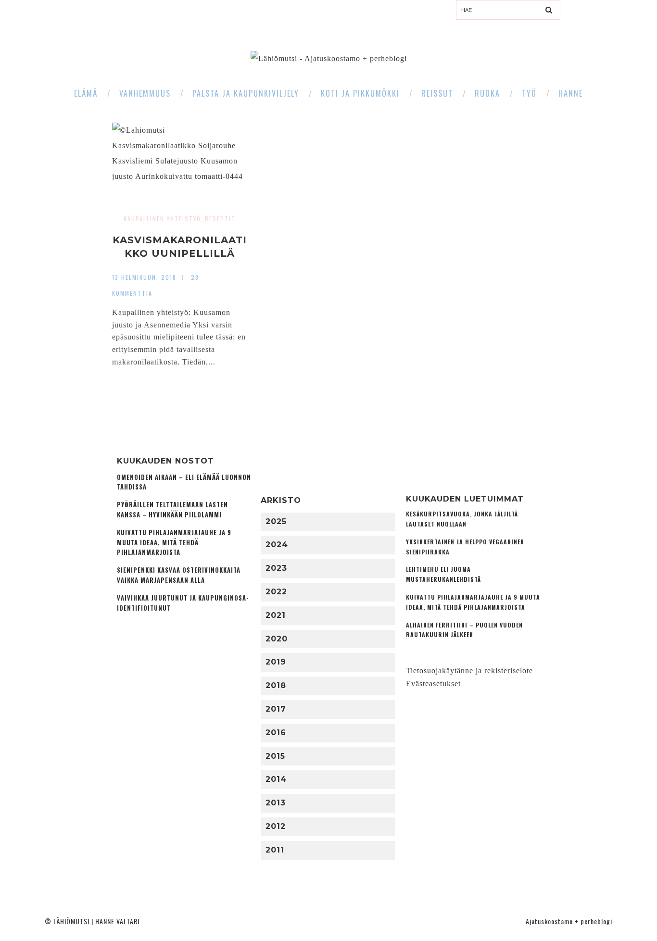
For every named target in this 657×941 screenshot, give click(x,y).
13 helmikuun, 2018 (144, 277)
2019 (275, 661)
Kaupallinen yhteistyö (162, 218)
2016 (275, 732)
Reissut (437, 93)
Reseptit (220, 218)
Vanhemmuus (145, 93)
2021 (275, 615)
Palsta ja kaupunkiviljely (245, 93)
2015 (275, 756)
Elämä (86, 93)
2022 (276, 591)
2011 (274, 849)
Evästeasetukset (433, 683)
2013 (275, 802)
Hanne (570, 93)
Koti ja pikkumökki (360, 93)
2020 (276, 638)
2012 (275, 826)
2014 (276, 779)
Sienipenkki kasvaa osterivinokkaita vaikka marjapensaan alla (178, 575)
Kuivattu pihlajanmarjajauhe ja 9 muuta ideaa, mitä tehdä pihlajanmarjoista (174, 542)
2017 (275, 709)
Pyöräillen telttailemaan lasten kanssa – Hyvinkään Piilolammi (172, 509)
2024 (276, 544)
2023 (276, 568)
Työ (529, 93)
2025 (276, 521)
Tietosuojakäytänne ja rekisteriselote (469, 670)
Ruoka (487, 93)
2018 (275, 685)
